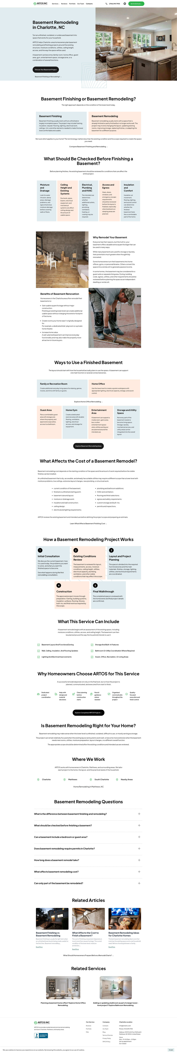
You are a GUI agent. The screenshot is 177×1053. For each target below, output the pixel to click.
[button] (88, 813)
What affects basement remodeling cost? (56, 871)
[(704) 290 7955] (106, 4)
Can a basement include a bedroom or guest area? (60, 837)
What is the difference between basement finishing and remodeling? (70, 813)
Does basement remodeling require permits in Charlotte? (64, 848)
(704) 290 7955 (114, 4)
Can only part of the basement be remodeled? (58, 883)
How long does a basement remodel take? (56, 860)
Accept (171, 1050)
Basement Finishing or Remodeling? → (48, 77)
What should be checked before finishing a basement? (63, 825)
